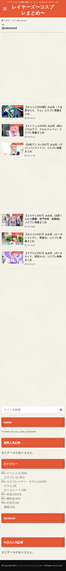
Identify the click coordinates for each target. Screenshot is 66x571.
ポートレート (15, 490)
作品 (14, 494)
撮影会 (13, 498)
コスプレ (14, 477)
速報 (9, 506)
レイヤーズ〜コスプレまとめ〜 (33, 10)
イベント (17, 473)
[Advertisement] (33, 70)
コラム (10, 485)
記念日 (13, 502)
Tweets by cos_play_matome (18, 431)
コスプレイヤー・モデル (27, 481)
